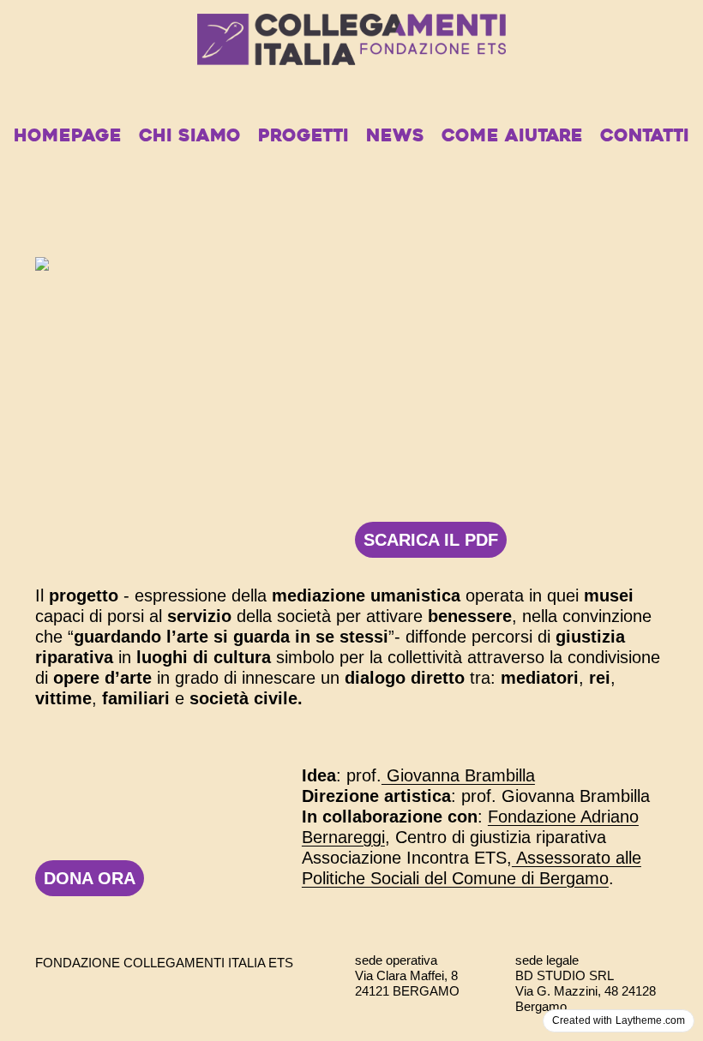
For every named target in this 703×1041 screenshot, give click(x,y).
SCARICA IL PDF (431, 539)
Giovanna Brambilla (458, 775)
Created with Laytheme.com (618, 1020)
